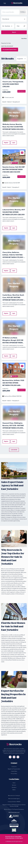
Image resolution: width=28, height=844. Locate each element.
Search (14, 32)
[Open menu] (4, 3)
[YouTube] (18, 757)
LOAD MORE (14, 449)
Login (13, 142)
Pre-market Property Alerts (10, 49)
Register (6, 142)
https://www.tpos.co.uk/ (14, 812)
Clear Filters (24, 38)
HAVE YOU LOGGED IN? (7, 46)
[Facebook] (10, 757)
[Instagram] (14, 757)
